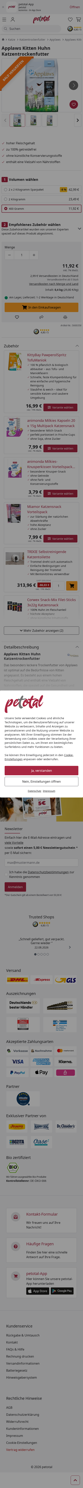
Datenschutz (34, 791)
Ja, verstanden (41, 770)
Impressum (49, 791)
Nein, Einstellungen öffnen (41, 781)
